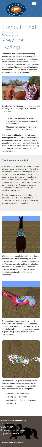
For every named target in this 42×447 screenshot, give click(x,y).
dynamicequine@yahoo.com (14, 430)
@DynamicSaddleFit (11, 434)
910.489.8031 (8, 427)
